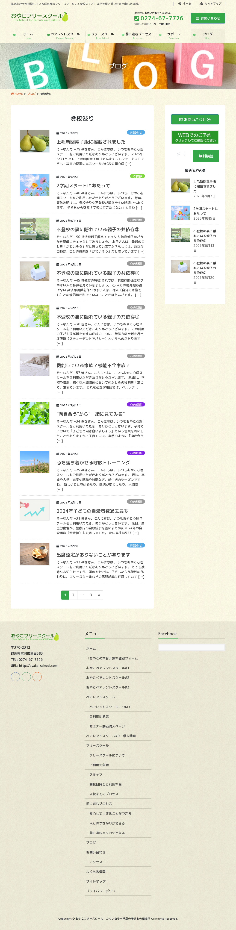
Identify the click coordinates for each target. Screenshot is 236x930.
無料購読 (206, 156)
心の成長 (136, 405)
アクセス (95, 862)
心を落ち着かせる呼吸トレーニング (93, 462)
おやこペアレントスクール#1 (107, 668)
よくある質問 (96, 871)
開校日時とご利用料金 (105, 784)
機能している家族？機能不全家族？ (93, 365)
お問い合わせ (210, 18)
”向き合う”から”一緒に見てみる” (90, 414)
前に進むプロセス (99, 803)
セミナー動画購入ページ (107, 726)
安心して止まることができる (110, 813)
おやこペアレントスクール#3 (107, 687)
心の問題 (136, 220)
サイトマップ (212, 4)
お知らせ (136, 132)
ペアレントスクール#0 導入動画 (111, 736)
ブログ (91, 842)
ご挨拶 (137, 176)
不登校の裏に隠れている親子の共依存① (97, 316)
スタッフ (95, 774)
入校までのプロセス (103, 794)
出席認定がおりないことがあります (93, 554)
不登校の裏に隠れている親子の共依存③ (97, 229)
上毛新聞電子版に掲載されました (91, 141)
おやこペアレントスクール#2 (107, 677)
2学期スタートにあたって (83, 185)
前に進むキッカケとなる (107, 833)
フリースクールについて (107, 755)
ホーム (186, 4)
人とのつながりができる (107, 823)
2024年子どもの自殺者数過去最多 (92, 511)
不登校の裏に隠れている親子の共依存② (97, 273)
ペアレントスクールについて (110, 707)
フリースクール (97, 745)
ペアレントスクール (100, 697)
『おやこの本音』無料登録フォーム (112, 658)
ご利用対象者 (99, 716)
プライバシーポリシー (102, 891)
